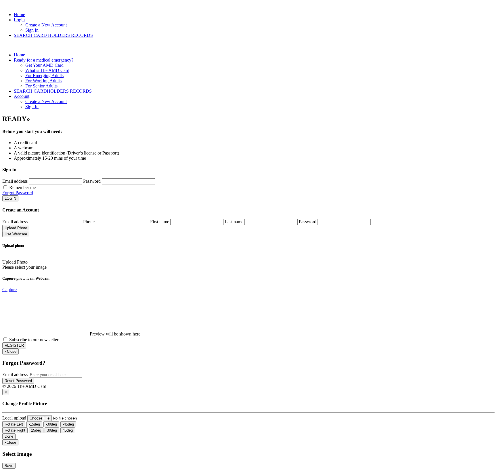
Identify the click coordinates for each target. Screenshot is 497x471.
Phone (89, 221)
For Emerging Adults (44, 75)
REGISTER (14, 345)
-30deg (51, 424)
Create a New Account (46, 24)
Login (19, 19)
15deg (36, 430)
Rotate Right (15, 430)
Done (9, 436)
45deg (68, 430)
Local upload (14, 417)
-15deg (34, 424)
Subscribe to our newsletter (33, 339)
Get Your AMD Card (44, 65)
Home (19, 14)
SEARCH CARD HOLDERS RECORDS (53, 35)
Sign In (32, 30)
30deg (52, 430)
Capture (9, 289)
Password (92, 181)
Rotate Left (14, 424)
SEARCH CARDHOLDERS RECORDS (53, 91)
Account (21, 96)
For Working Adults (43, 80)
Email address (15, 181)
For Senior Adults (41, 85)
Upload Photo (16, 228)
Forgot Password (17, 192)
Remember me (22, 187)
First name (159, 221)
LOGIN (10, 198)
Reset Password (18, 381)
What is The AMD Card (47, 70)
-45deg (68, 424)
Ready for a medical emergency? (43, 60)
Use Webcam (16, 234)
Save (9, 466)
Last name (234, 221)
